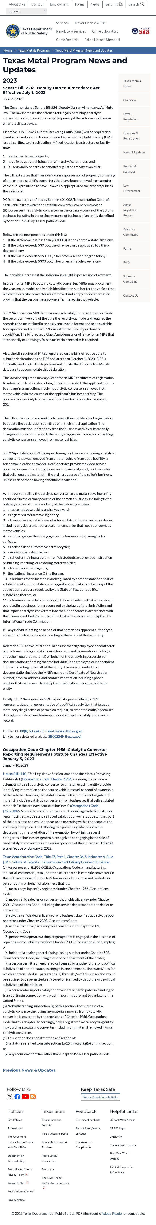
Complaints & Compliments (84, 1144)
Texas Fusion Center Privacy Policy (20, 1172)
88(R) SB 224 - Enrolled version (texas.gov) (51, 731)
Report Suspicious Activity (100, 1097)
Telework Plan (16, 1183)
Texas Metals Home (132, 83)
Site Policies (15, 1119)
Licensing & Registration (131, 135)
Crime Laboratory (105, 31)
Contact (37, 4)
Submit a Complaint (130, 278)
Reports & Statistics (129, 168)
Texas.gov (48, 1169)
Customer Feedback (88, 1119)
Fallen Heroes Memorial (102, 40)
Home (8, 50)
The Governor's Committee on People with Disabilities (21, 1142)
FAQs (127, 262)
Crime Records (67, 40)
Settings (112, 4)
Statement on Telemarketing (16, 1158)
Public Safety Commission (49, 1158)
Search (134, 4)
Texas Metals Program (34, 50)
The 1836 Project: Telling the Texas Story (55, 1180)
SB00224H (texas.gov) (64, 736)
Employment (59, 4)
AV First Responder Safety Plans (121, 1169)
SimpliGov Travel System (120, 1156)
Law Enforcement (131, 188)
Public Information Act (21, 1191)
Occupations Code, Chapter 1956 (46, 779)
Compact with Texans (123, 1145)
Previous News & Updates (29, 1070)
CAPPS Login (118, 1128)
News (95, 4)
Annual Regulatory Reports (130, 210)
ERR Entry (116, 1136)
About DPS (17, 4)
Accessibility (15, 1128)
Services (62, 23)
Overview (129, 100)
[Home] (28, 31)
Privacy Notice (16, 1199)
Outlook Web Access (122, 1119)
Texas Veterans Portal (55, 1133)
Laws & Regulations (131, 116)
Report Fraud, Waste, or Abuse (88, 1131)
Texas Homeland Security (51, 1122)
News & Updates (134, 152)
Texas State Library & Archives (54, 1144)
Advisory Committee (130, 231)
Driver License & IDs (90, 23)
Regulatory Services (71, 31)
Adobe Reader (112, 1213)
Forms (79, 4)
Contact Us (130, 295)
